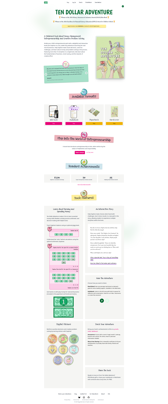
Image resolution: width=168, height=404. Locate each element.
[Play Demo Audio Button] (102, 301)
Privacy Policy (67, 399)
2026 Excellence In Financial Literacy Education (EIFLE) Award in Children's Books (88, 22)
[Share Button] (123, 6)
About (103, 394)
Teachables (98, 2)
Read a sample (80, 152)
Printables (89, 2)
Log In (74, 2)
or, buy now (89, 152)
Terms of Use (76, 399)
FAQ (109, 394)
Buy (68, 2)
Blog (75, 394)
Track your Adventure (64, 394)
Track (80, 2)
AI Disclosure (101, 399)
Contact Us (83, 394)
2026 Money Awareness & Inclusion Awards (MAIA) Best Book (88, 17)
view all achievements (84, 185)
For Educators (94, 394)
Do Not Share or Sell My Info (88, 399)
